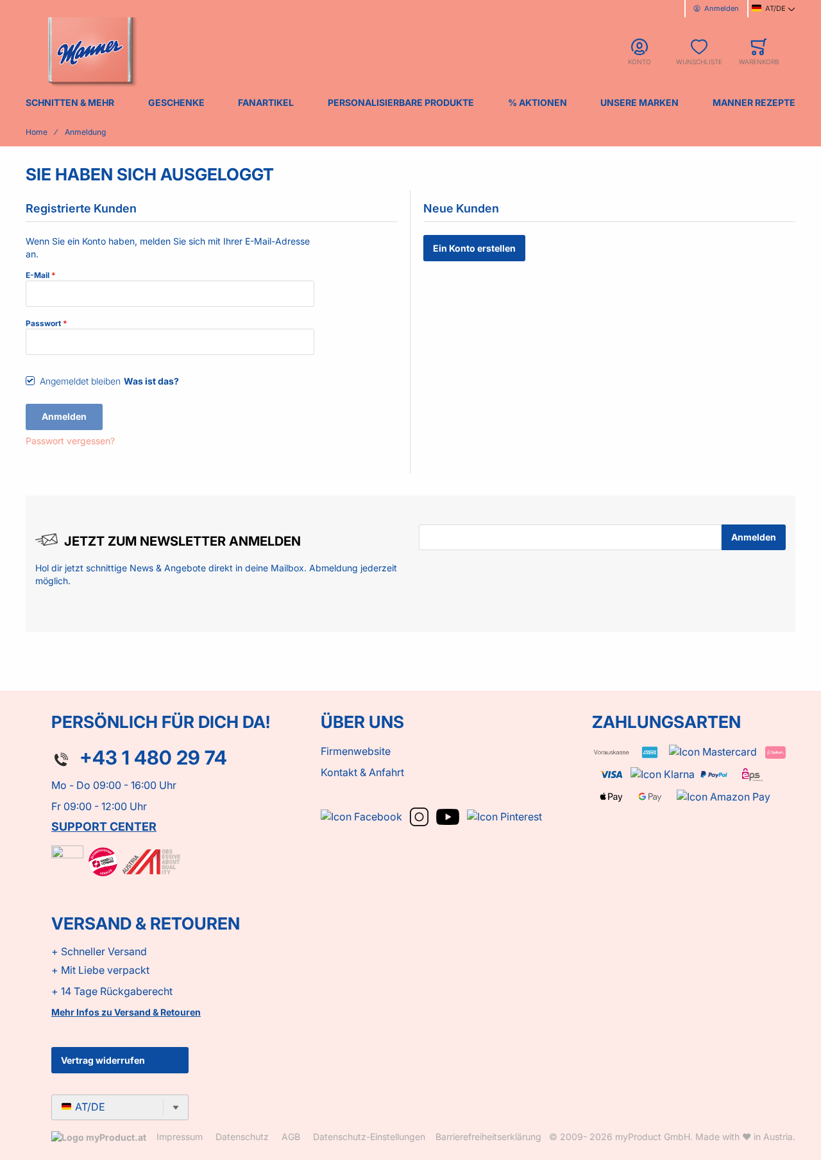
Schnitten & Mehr (70, 102)
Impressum (180, 1136)
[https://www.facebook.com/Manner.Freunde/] (363, 815)
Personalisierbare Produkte (401, 102)
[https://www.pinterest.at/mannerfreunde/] (504, 815)
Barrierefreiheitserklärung (488, 1136)
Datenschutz (242, 1136)
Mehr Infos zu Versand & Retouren (126, 1012)
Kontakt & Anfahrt (362, 772)
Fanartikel (266, 102)
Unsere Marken (639, 102)
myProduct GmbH (652, 1136)
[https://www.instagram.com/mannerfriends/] (420, 815)
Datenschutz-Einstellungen (369, 1136)
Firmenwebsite (356, 751)
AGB (291, 1136)
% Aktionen (537, 102)
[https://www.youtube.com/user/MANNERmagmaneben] (449, 815)
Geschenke (176, 102)
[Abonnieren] (754, 537)
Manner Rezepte (754, 102)
